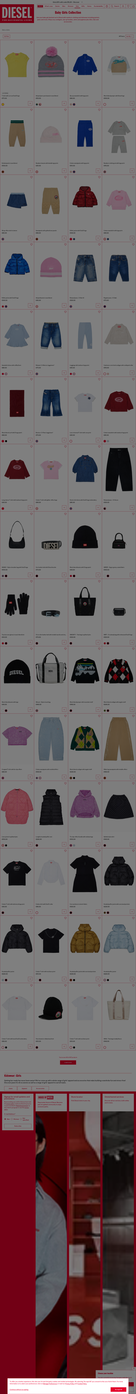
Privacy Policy (69, 1384)
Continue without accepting (19, 1389)
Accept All (118, 1389)
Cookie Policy (82, 1384)
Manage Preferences (50, 1384)
